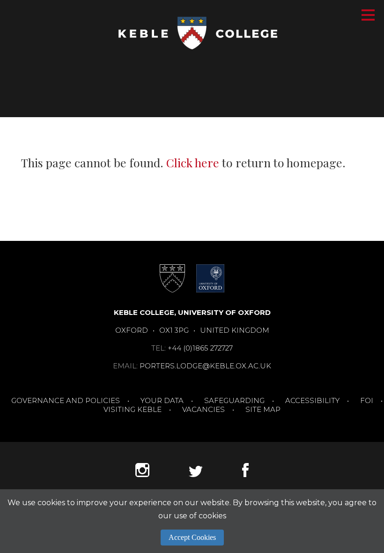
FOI (366, 400)
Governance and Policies (65, 400)
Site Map (263, 409)
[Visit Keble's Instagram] (142, 474)
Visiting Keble (132, 409)
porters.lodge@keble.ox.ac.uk (205, 365)
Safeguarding (234, 400)
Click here (192, 162)
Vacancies (203, 409)
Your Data (162, 400)
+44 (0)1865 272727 (200, 348)
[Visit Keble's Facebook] (245, 474)
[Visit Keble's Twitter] (196, 474)
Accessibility (312, 400)
